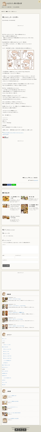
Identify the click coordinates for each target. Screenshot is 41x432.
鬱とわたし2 (14, 11)
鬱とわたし (6, 351)
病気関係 (4, 373)
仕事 (3, 380)
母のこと (4, 338)
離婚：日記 (8, 11)
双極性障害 (35, 177)
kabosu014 (36, 180)
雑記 (3, 384)
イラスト (31, 177)
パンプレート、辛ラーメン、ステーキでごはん (15, 319)
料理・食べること (5, 367)
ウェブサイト (4, 260)
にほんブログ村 (5, 134)
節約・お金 (5, 371)
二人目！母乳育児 (7, 377)
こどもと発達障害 (7, 360)
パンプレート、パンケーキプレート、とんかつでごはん (17, 305)
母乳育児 (4, 375)
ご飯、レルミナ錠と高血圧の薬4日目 (14, 412)
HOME (4, 11)
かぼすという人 (6, 344)
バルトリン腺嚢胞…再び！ (12, 395)
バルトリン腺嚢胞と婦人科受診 (13, 401)
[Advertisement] (20, 29)
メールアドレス (18, 255)
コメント (3, 244)
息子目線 (5, 362)
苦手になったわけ (7, 349)
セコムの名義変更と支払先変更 (13, 418)
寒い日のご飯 (31, 196)
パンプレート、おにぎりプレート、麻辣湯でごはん (16, 312)
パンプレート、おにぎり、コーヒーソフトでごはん (16, 325)
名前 (3, 255)
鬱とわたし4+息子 (7, 358)
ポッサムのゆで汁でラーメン (13, 407)
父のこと (4, 382)
